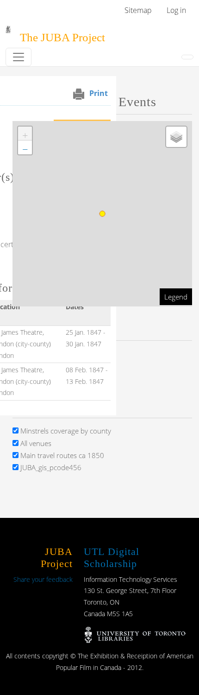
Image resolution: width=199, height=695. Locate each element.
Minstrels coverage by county (65, 430)
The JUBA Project (62, 37)
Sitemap (138, 10)
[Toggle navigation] (18, 57)
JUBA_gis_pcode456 (50, 467)
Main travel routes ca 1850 (61, 455)
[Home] (8, 32)
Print (98, 93)
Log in (176, 10)
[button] (25, 133)
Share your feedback (43, 579)
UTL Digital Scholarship (111, 557)
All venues (35, 443)
